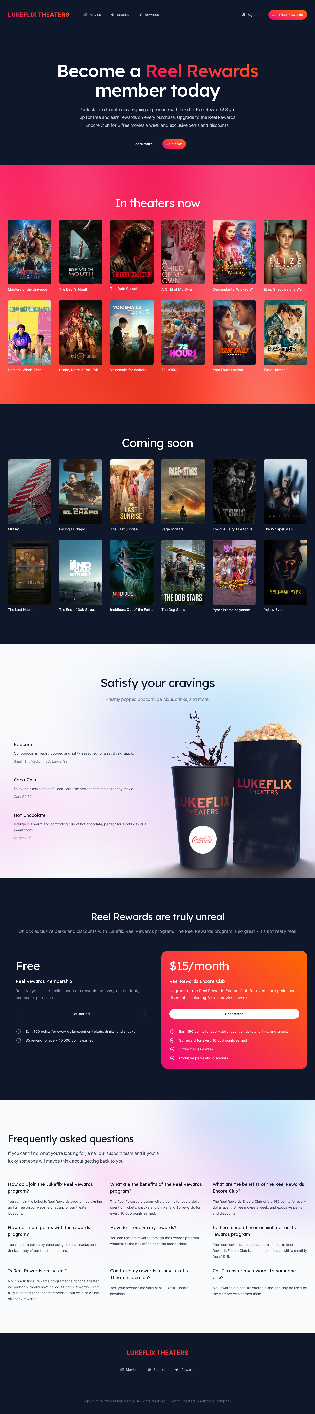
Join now (174, 144)
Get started (81, 1014)
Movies (95, 15)
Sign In (253, 15)
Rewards (152, 15)
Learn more (143, 144)
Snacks (123, 15)
